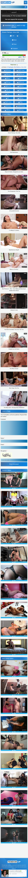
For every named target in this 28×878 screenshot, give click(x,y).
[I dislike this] (18, 36)
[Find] (25, 7)
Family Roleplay (21, 106)
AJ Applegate (10, 67)
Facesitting (8, 70)
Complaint (15, 48)
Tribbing (8, 110)
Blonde (8, 78)
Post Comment (14, 464)
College (21, 94)
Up (8, 2)
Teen (8, 94)
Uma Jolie (23, 67)
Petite (21, 102)
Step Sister (21, 110)
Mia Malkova (17, 67)
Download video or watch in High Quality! (14, 26)
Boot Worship (21, 74)
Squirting (21, 98)
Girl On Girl (21, 82)
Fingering (8, 74)
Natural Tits (8, 86)
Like (13, 35)
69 (8, 98)
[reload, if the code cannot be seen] (6, 457)
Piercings (8, 82)
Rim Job (8, 90)
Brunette (21, 78)
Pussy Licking (21, 70)
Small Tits (21, 86)
